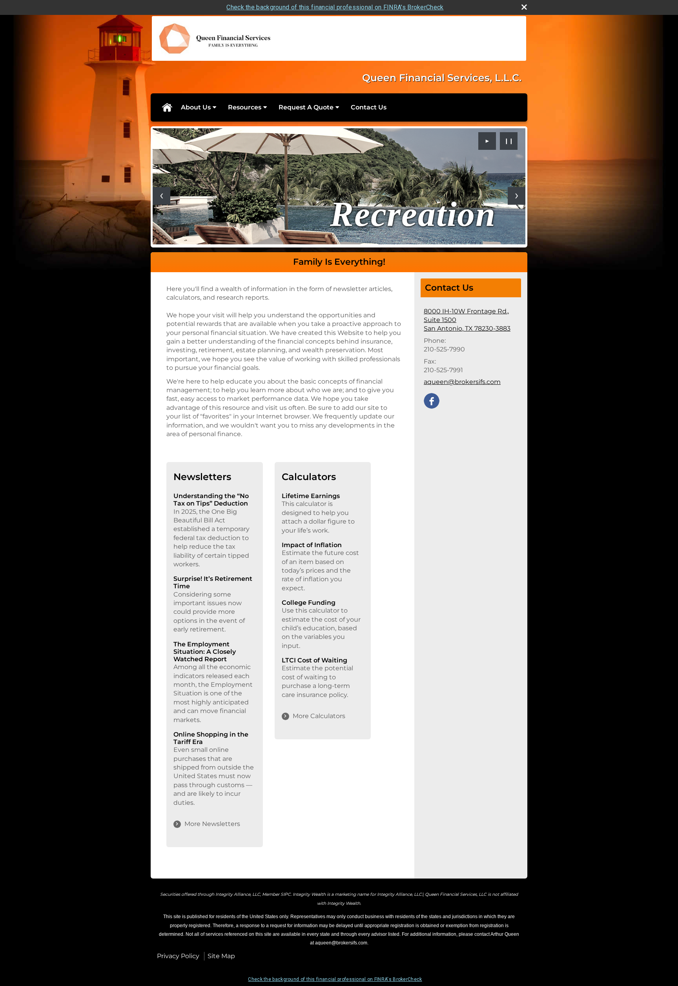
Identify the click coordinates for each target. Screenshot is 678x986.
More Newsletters (212, 824)
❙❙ (509, 140)
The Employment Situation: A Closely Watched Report (204, 651)
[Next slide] (516, 196)
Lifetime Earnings (311, 496)
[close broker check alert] (524, 7)
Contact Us (368, 107)
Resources (244, 107)
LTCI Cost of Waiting (314, 660)
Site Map (221, 956)
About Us (196, 107)
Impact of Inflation (312, 545)
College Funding (308, 602)
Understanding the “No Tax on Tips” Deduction (211, 499)
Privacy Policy (178, 956)
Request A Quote (306, 107)
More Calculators (319, 716)
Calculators (309, 476)
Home (167, 107)
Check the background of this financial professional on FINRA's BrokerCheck (334, 7)
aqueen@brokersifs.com (462, 382)
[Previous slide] (161, 196)
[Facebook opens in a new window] (431, 400)
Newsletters (202, 476)
